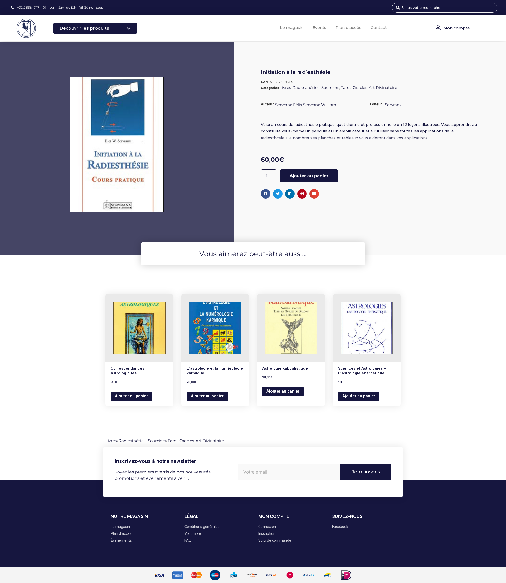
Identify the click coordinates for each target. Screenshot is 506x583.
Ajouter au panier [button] (131, 395)
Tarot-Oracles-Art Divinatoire (369, 87)
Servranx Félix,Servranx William (305, 104)
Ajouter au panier (309, 175)
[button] (265, 194)
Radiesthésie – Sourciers (142, 440)
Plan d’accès (348, 27)
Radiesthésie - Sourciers (316, 87)
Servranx (393, 104)
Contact (379, 27)
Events (319, 27)
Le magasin (291, 27)
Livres (285, 87)
